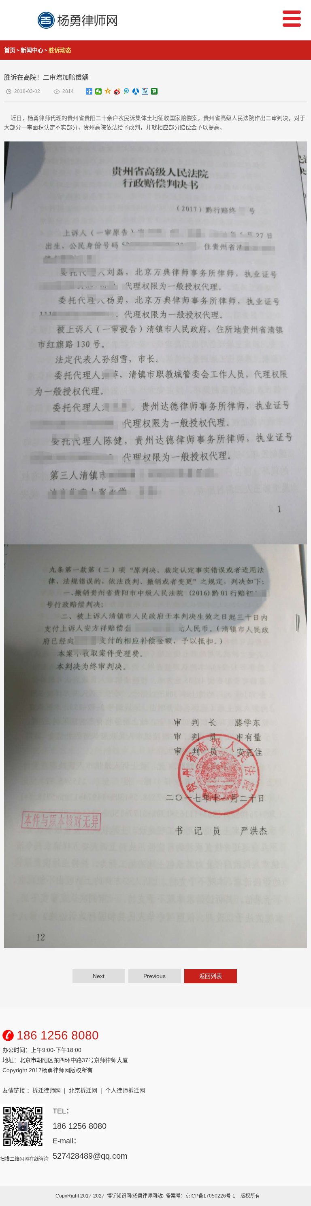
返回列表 (210, 976)
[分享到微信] (98, 91)
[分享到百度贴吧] (145, 91)
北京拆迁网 (83, 1090)
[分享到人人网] (135, 91)
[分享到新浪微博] (117, 91)
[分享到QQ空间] (107, 91)
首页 (9, 50)
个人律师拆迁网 (125, 1090)
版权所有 (250, 1196)
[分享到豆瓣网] (154, 91)
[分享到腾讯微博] (126, 91)
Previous (154, 976)
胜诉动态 (60, 50)
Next (98, 976)
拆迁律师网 (46, 1090)
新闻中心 (32, 50)
